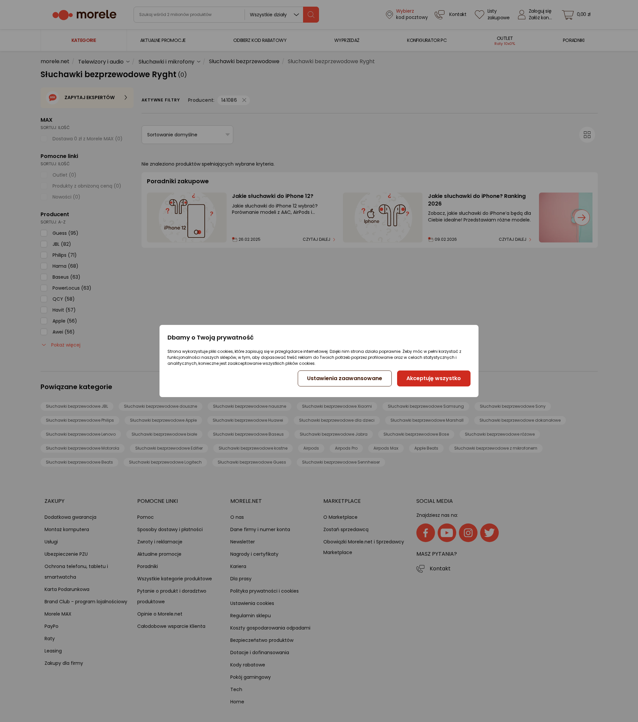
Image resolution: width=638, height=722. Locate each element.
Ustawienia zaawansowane (344, 378)
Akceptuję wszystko (433, 378)
